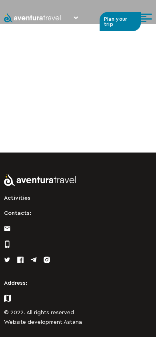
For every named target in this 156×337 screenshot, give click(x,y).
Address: (15, 283)
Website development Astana (43, 322)
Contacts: (17, 213)
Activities (17, 198)
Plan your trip (116, 21)
